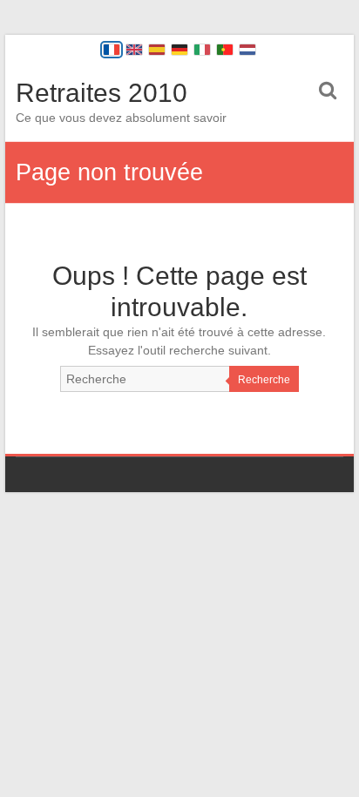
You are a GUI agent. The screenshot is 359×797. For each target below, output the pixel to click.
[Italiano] (202, 50)
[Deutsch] (179, 50)
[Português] (225, 50)
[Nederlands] (247, 50)
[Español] (157, 50)
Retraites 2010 (101, 92)
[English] (134, 50)
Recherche (264, 380)
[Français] (111, 50)
